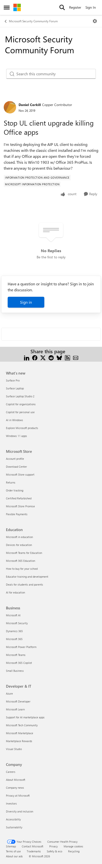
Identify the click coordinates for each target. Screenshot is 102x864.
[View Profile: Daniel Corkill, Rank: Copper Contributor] (10, 107)
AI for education (15, 592)
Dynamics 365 (14, 631)
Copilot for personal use (20, 412)
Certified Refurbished (18, 498)
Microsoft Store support (20, 474)
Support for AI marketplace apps (25, 717)
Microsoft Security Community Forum (33, 21)
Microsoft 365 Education (20, 561)
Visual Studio (14, 749)
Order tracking (14, 490)
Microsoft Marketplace (19, 733)
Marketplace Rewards (19, 741)
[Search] (62, 7)
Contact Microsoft (32, 846)
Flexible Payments (16, 514)
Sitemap (11, 846)
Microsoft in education (19, 537)
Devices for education (19, 545)
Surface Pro (13, 380)
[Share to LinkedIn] (26, 357)
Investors (11, 803)
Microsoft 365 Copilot (19, 663)
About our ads (14, 856)
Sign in (26, 302)
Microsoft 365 (14, 639)
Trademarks (34, 851)
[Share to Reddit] (51, 357)
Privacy (53, 846)
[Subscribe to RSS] (67, 357)
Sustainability (14, 827)
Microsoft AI (13, 615)
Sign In (90, 7)
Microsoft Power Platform (21, 647)
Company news (15, 787)
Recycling (73, 851)
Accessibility (13, 819)
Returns (10, 482)
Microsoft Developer (18, 701)
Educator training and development (27, 576)
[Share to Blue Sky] (59, 357)
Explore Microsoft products (22, 428)
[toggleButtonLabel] (94, 21)
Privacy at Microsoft (18, 795)
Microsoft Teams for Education (24, 553)
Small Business (15, 671)
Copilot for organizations (21, 404)
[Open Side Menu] (6, 7)
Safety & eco (54, 851)
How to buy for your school (22, 568)
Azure (9, 693)
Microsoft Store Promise (20, 506)
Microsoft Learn (15, 709)
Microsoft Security (17, 623)
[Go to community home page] (17, 7)
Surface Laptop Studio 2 (20, 396)
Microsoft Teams (16, 655)
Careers (10, 772)
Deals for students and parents (24, 584)
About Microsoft (15, 780)
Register (75, 7)
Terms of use (13, 851)
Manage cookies (73, 846)
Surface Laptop (15, 388)
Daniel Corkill (30, 104)
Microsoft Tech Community (22, 725)
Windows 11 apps (16, 436)
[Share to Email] (75, 357)
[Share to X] (43, 357)
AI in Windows (14, 420)
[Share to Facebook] (34, 357)
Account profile (15, 458)
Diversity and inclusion (19, 811)
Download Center (16, 466)
